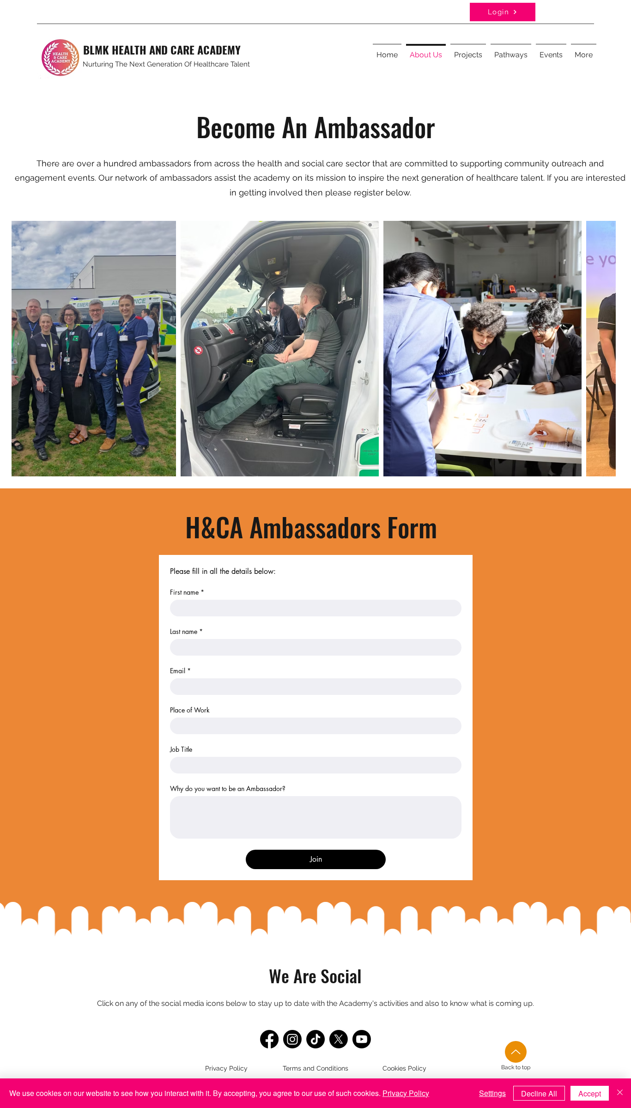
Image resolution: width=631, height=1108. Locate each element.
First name (187, 592)
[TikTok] (315, 1039)
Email (180, 671)
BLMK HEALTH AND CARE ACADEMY (162, 49)
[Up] (516, 1052)
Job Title (181, 749)
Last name (186, 631)
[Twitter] (338, 1039)
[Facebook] (269, 1039)
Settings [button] (492, 1093)
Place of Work (190, 710)
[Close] (619, 1093)
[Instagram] (292, 1039)
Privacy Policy (405, 1093)
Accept (589, 1093)
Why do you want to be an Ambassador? (227, 788)
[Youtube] (361, 1039)
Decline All (539, 1093)
